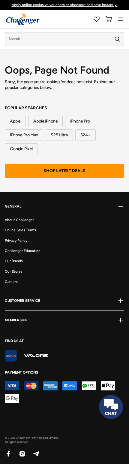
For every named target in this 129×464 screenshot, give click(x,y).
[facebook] (8, 453)
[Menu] (120, 19)
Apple (15, 121)
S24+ (85, 135)
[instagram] (22, 453)
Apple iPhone (45, 121)
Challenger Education (22, 251)
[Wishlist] (96, 19)
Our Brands (14, 261)
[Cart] (108, 19)
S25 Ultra (59, 135)
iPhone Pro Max (24, 135)
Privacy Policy (16, 240)
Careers (11, 282)
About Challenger (19, 220)
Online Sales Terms (20, 230)
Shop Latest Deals (65, 170)
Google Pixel (21, 148)
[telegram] (35, 453)
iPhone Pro (80, 121)
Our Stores (13, 271)
